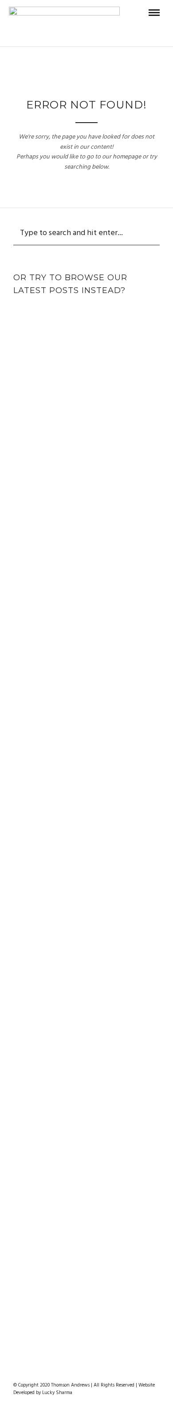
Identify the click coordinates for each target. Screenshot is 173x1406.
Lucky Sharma (57, 1393)
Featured (59, 313)
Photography (107, 313)
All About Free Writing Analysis (86, 533)
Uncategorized (86, 428)
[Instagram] (103, 1371)
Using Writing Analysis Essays (86, 835)
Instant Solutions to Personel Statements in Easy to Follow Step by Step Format (86, 741)
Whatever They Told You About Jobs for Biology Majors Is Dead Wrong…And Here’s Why (86, 1020)
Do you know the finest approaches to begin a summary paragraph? (86, 1218)
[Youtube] (92, 1371)
